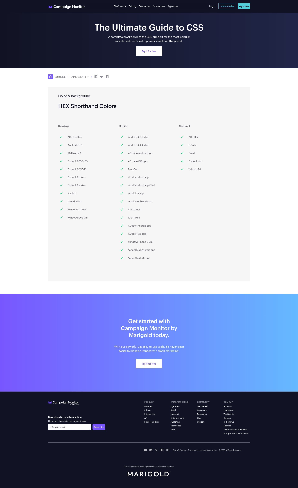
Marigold (145, 466)
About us (227, 406)
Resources (145, 6)
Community (203, 401)
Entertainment (177, 417)
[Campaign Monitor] (63, 402)
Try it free (244, 6)
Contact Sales (227, 6)
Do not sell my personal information (202, 449)
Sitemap (227, 425)
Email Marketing (180, 401)
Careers (227, 417)
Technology (176, 425)
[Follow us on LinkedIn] (150, 449)
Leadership (228, 410)
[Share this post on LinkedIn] (96, 76)
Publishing (175, 421)
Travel (173, 429)
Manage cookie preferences (236, 433)
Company (228, 401)
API (145, 417)
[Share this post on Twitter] (101, 76)
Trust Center (229, 413)
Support (200, 421)
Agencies (173, 6)
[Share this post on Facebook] (107, 76)
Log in (212, 6)
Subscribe (99, 426)
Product (149, 401)
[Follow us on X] (156, 449)
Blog (199, 417)
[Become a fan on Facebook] (162, 449)
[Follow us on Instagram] (167, 449)
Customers (159, 6)
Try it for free (149, 51)
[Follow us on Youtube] (145, 449)
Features (148, 406)
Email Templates (151, 421)
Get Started (202, 406)
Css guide (59, 76)
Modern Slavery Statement (235, 429)
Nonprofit (175, 413)
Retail (173, 410)
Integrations (149, 413)
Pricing (132, 6)
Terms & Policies (179, 449)
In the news (229, 421)
